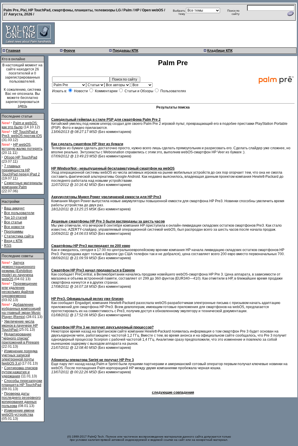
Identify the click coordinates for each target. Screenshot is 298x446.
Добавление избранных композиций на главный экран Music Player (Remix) (21, 311)
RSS (7, 246)
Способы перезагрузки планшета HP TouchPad (22, 383)
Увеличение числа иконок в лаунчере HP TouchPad (20, 325)
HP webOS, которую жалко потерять (22, 147)
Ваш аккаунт (14, 208)
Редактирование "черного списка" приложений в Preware (20, 338)
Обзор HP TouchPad (20, 157)
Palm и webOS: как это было (20, 125)
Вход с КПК (13, 241)
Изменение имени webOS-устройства (18, 412)
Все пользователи (19, 213)
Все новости (14, 227)
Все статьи (13, 222)
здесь (22, 106)
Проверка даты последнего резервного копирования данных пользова (21, 400)
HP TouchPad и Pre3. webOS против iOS (22, 134)
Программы (13, 232)
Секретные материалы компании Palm (22, 185)
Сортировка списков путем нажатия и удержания (20, 372)
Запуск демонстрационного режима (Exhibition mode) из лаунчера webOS (18, 271)
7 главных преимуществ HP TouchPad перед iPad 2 (21, 170)
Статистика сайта (19, 236)
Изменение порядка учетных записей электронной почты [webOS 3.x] (20, 357)
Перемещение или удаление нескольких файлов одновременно (19, 290)
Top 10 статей (15, 218)
